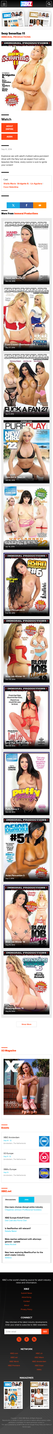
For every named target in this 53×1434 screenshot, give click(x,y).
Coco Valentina (11, 187)
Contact (26, 1301)
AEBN (10, 136)
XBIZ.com (14, 1353)
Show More (26, 1024)
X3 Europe (8, 1153)
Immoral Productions (16, 37)
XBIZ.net (6, 1191)
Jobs (26, 1199)
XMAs (39, 1369)
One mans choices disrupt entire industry (24, 1207)
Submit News (26, 1293)
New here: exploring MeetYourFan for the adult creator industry (24, 1253)
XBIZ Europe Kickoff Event (17, 1218)
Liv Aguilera (36, 183)
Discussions (10, 1199)
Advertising (26, 1297)
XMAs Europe (10, 1169)
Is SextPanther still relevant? (18, 1228)
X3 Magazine (8, 1050)
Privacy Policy (26, 1309)
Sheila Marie (10, 183)
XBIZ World (14, 1361)
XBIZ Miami (39, 1357)
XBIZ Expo (39, 1365)
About (26, 1305)
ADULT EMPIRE (9, 128)
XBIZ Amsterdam (11, 1137)
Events (5, 1127)
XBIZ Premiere (14, 1365)
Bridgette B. (23, 183)
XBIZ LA (39, 1353)
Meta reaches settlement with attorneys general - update (23, 1240)
